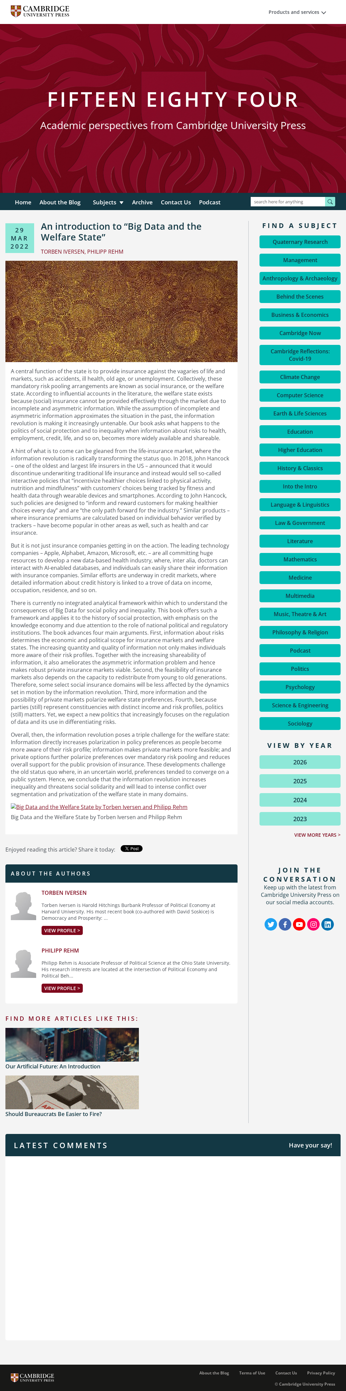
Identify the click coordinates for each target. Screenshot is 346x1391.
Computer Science (300, 395)
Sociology (300, 723)
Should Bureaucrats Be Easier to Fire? (53, 1114)
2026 (300, 762)
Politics (300, 669)
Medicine (300, 577)
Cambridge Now (300, 333)
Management (300, 260)
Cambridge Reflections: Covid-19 (300, 355)
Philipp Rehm (60, 950)
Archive (142, 202)
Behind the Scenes (300, 296)
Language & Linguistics (300, 504)
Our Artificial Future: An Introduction (52, 1066)
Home (23, 202)
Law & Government (300, 523)
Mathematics (300, 559)
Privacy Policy (321, 1373)
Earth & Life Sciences (300, 413)
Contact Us (176, 202)
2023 (300, 819)
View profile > (62, 930)
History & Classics (300, 468)
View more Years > (317, 835)
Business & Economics (300, 315)
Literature (300, 541)
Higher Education (300, 450)
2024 (300, 800)
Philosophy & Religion (300, 632)
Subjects (104, 202)
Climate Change (300, 377)
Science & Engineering (300, 705)
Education (300, 431)
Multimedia (300, 596)
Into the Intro (300, 486)
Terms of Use (252, 1373)
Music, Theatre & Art (300, 614)
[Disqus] (173, 1247)
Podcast (210, 202)
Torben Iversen (64, 892)
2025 (300, 781)
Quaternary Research (300, 242)
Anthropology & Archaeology (300, 278)
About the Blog (60, 202)
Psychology (300, 687)
